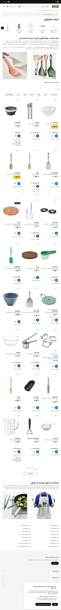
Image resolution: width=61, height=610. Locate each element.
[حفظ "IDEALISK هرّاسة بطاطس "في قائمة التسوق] (34, 365)
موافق (55, 604)
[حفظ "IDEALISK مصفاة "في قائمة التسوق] (52, 451)
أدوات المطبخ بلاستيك (25, 525)
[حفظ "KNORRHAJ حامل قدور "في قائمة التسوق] (52, 320)
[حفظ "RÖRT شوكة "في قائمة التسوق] (15, 407)
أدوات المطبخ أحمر (55, 528)
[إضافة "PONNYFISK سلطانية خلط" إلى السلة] (18, 321)
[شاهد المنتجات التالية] (2, 27)
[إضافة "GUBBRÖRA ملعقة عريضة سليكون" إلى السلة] (18, 280)
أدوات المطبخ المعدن (54, 543)
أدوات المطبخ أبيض (54, 525)
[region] (42, 596)
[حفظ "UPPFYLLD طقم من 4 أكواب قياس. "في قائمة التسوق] (52, 280)
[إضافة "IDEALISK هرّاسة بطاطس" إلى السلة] (37, 365)
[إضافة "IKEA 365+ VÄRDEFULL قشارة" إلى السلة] (37, 451)
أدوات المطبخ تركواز (26, 531)
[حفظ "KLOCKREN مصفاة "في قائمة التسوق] (15, 135)
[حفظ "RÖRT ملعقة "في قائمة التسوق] (34, 186)
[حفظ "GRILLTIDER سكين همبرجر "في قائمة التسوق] (34, 320)
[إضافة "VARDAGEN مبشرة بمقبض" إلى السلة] (56, 407)
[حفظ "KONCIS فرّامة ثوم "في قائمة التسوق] (34, 135)
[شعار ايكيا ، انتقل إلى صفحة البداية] (55, 6)
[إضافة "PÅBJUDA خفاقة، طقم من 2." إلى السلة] (37, 236)
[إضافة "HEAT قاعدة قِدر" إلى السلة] (18, 233)
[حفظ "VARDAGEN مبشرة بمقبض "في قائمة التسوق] (52, 407)
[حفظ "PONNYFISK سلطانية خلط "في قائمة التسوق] (15, 321)
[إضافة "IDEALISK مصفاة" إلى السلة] (56, 451)
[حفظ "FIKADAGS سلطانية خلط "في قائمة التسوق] (52, 135)
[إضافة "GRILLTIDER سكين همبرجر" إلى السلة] (37, 320)
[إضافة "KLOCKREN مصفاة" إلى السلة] (18, 135)
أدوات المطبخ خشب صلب (24, 534)
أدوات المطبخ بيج (26, 528)
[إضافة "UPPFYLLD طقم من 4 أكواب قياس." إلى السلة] (56, 280)
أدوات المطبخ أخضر (54, 531)
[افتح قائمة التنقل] (3, 6)
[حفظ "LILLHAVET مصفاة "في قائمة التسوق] (34, 407)
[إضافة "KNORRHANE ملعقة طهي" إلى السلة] (56, 183)
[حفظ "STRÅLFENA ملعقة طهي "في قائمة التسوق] (15, 183)
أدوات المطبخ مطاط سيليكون (24, 546)
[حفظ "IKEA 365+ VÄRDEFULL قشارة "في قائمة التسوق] (34, 451)
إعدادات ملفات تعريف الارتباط (43, 604)
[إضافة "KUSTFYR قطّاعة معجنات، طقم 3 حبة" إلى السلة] (56, 366)
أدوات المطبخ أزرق (55, 534)
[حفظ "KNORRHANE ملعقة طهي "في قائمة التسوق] (52, 183)
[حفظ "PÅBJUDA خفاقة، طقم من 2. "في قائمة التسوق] (34, 236)
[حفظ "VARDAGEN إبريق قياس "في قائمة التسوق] (15, 451)
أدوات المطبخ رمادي (26, 537)
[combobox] (35, 6)
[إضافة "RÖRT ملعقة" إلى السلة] (37, 186)
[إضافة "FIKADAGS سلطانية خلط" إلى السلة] (56, 135)
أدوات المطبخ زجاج (26, 540)
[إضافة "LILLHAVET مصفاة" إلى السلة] (37, 407)
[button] (45, 65)
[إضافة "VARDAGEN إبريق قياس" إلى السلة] (18, 451)
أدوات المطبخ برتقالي (54, 546)
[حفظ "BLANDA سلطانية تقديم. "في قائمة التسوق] (15, 365)
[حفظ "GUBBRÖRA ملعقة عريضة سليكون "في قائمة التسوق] (15, 280)
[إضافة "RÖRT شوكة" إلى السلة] (18, 407)
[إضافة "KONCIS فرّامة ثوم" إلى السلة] (37, 135)
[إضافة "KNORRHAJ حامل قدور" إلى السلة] (56, 320)
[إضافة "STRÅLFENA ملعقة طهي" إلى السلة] (18, 183)
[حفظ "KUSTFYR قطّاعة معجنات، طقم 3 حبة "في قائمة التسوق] (52, 366)
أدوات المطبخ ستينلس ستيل (24, 543)
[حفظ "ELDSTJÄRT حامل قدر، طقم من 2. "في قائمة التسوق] (52, 233)
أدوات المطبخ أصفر (54, 540)
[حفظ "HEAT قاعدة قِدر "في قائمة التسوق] (15, 233)
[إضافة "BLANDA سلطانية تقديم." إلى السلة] (18, 365)
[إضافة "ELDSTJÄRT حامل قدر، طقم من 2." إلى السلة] (56, 233)
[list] (30, 28)
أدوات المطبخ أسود (54, 537)
